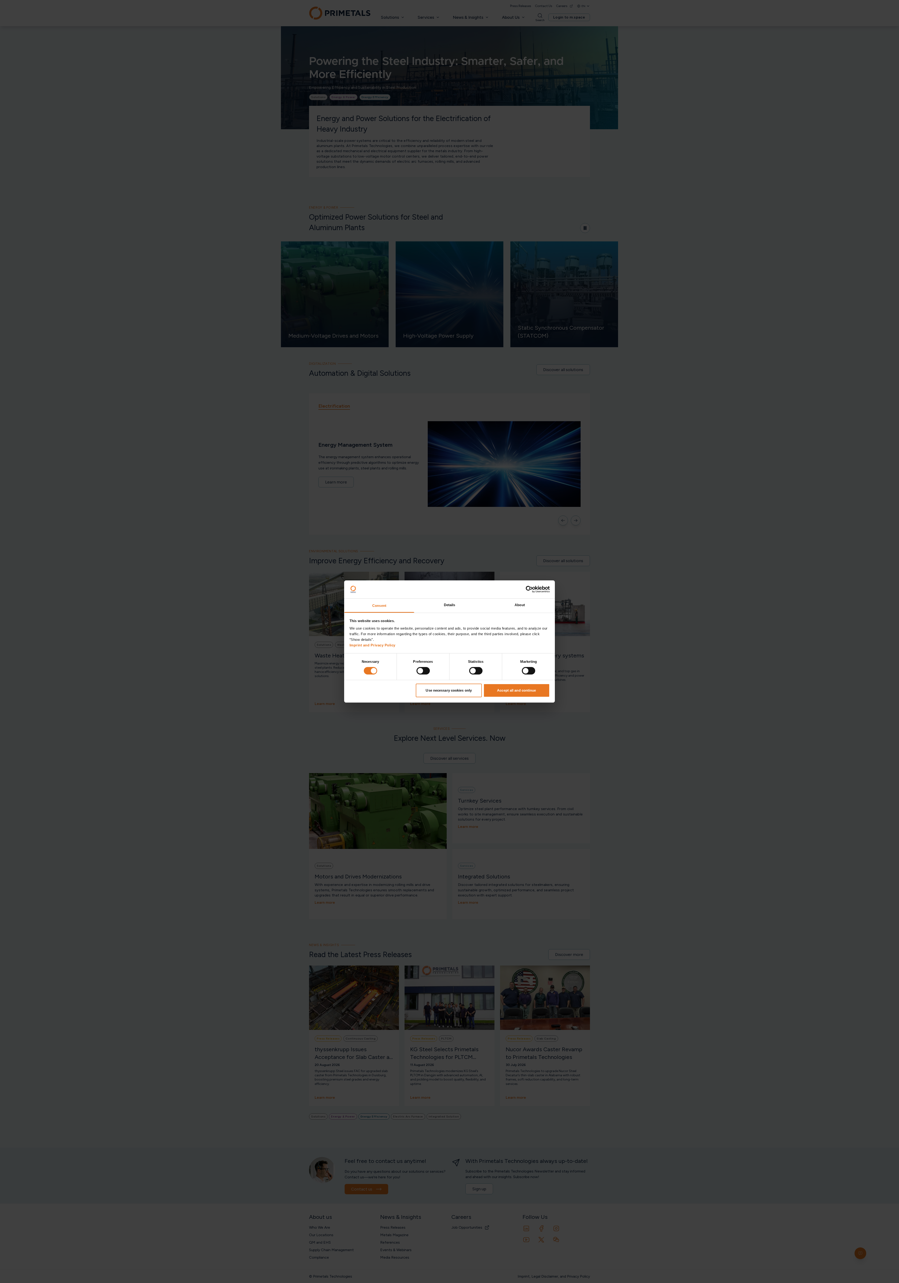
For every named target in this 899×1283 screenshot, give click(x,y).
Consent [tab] (379, 606)
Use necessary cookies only (449, 690)
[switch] (423, 671)
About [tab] (520, 605)
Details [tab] (449, 605)
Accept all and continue (516, 690)
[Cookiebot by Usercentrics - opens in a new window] (529, 589)
